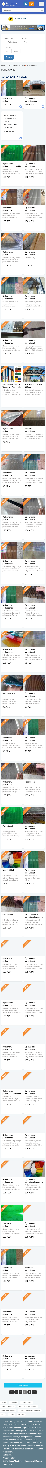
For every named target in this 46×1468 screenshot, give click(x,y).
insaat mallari (26, 1402)
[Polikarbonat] (34, 766)
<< (12, 1392)
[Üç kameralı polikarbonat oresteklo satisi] (34, 83)
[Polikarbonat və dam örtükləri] (34, 369)
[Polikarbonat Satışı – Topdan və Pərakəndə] (11, 369)
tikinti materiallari (8, 1406)
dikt (3, 1414)
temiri (4, 1402)
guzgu (11, 1414)
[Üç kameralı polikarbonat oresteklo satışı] (11, 148)
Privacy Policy (9, 1458)
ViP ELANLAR (8, 77)
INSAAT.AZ (5, 65)
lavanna (21, 1414)
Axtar (9, 57)
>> (34, 1392)
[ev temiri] (23, 27)
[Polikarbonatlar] (11, 678)
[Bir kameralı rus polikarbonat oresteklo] (34, 899)
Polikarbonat (32, 65)
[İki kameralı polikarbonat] (34, 413)
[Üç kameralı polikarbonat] (34, 148)
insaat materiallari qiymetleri (30, 1410)
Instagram (7, 1455)
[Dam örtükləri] (11, 854)
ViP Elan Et (22, 77)
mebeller (13, 1402)
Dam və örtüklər (18, 65)
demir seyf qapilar (8, 1410)
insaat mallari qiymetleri (27, 1406)
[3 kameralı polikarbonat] (11, 1208)
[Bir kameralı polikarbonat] (11, 83)
